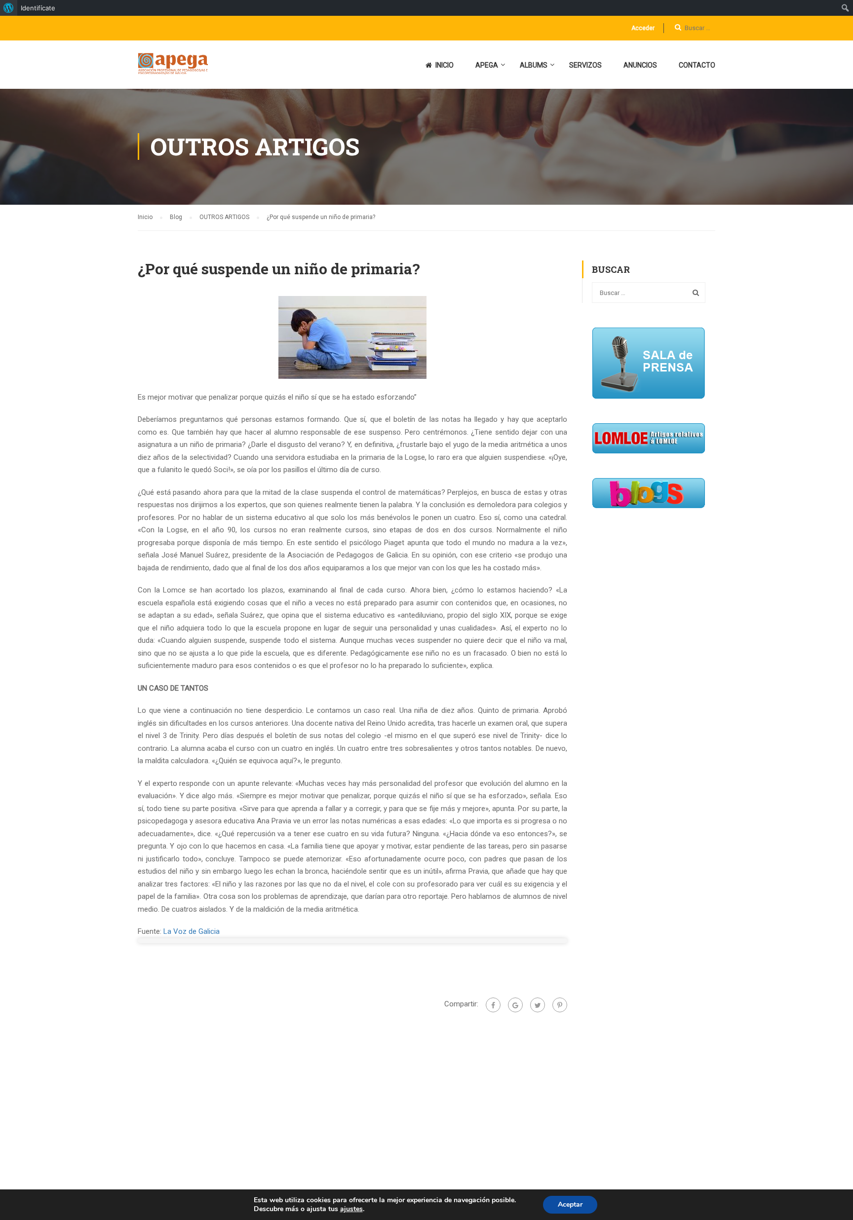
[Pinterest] (559, 1005)
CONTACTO (697, 65)
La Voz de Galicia (191, 931)
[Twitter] (537, 1005)
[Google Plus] (515, 1005)
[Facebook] (493, 1005)
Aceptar (570, 1204)
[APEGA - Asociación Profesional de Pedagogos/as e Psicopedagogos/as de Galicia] (175, 69)
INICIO (444, 65)
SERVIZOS (585, 65)
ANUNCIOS (640, 65)
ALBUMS (533, 65)
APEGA (486, 65)
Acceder (643, 28)
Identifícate (38, 8)
